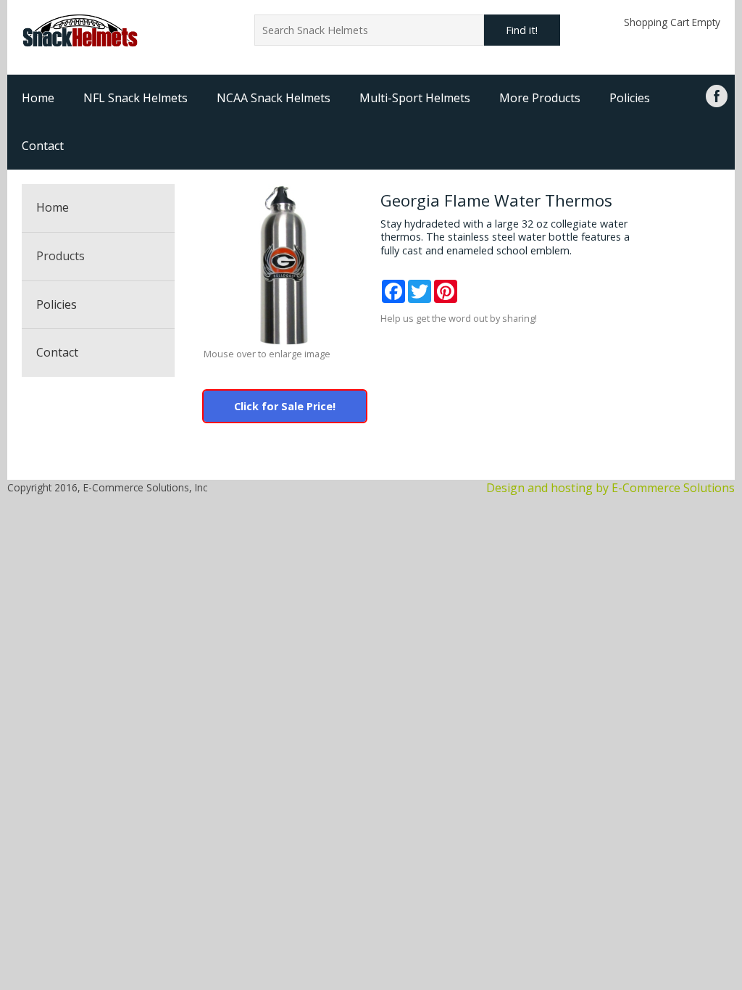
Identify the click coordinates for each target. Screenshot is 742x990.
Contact (43, 146)
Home (38, 98)
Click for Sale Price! (284, 406)
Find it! (522, 30)
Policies (629, 98)
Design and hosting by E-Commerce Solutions (610, 488)
